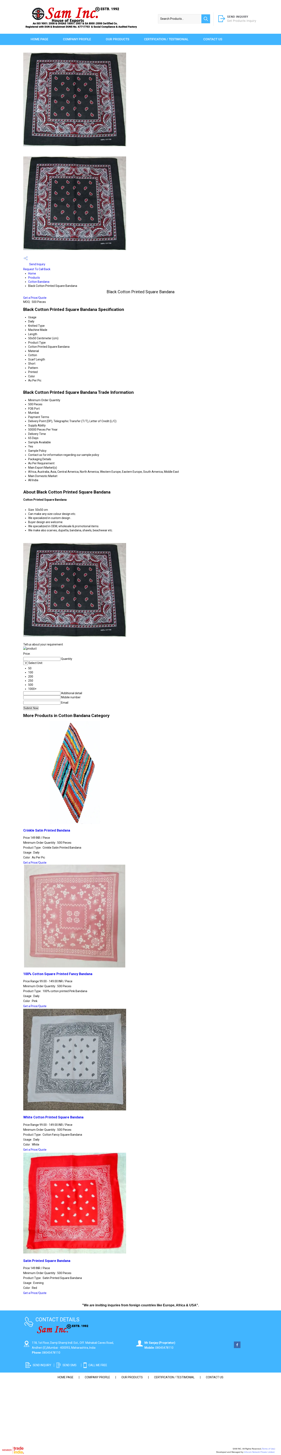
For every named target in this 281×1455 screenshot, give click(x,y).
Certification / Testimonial (166, 39)
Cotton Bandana (38, 281)
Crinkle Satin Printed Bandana (46, 830)
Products (34, 277)
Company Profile (77, 39)
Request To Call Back (36, 269)
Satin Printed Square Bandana (46, 1261)
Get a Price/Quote (34, 297)
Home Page (39, 39)
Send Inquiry (37, 264)
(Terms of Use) (268, 1449)
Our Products (117, 39)
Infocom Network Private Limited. (259, 1452)
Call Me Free (97, 1365)
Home (32, 273)
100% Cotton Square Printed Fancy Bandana (57, 974)
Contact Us (212, 39)
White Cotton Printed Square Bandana (53, 1117)
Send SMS (70, 1365)
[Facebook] (237, 1347)
